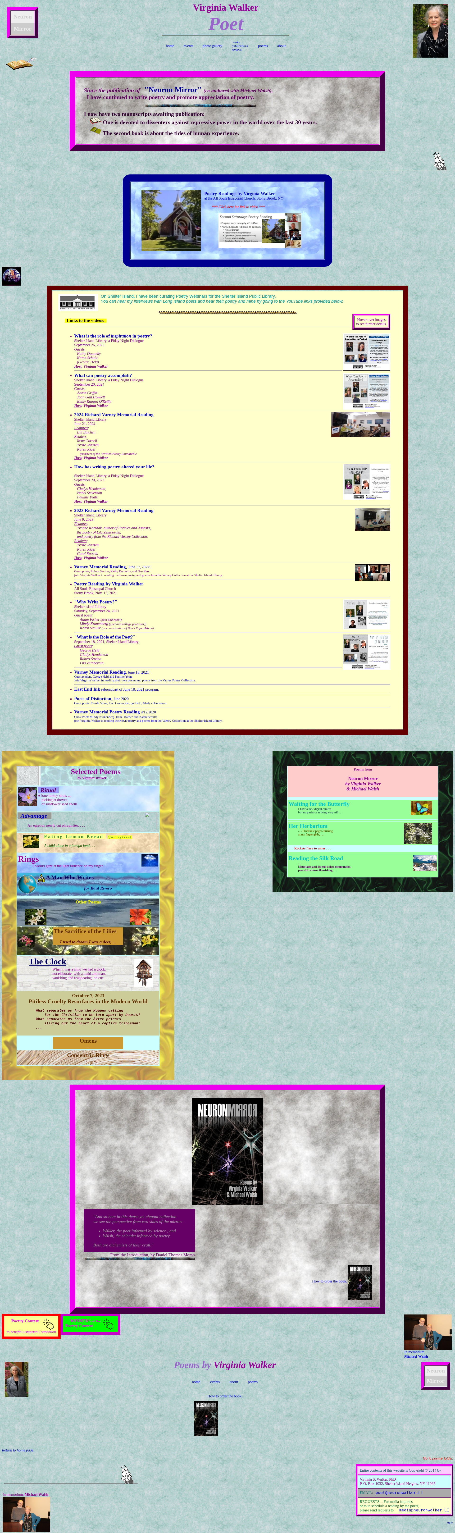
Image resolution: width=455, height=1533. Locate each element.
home (170, 46)
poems (263, 46)
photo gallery (212, 46)
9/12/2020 (148, 716)
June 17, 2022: (112, 567)
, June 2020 (120, 701)
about (281, 46)
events (188, 46)
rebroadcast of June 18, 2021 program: (116, 689)
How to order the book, (330, 1281)
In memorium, (416, 1354)
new (450, 1522)
